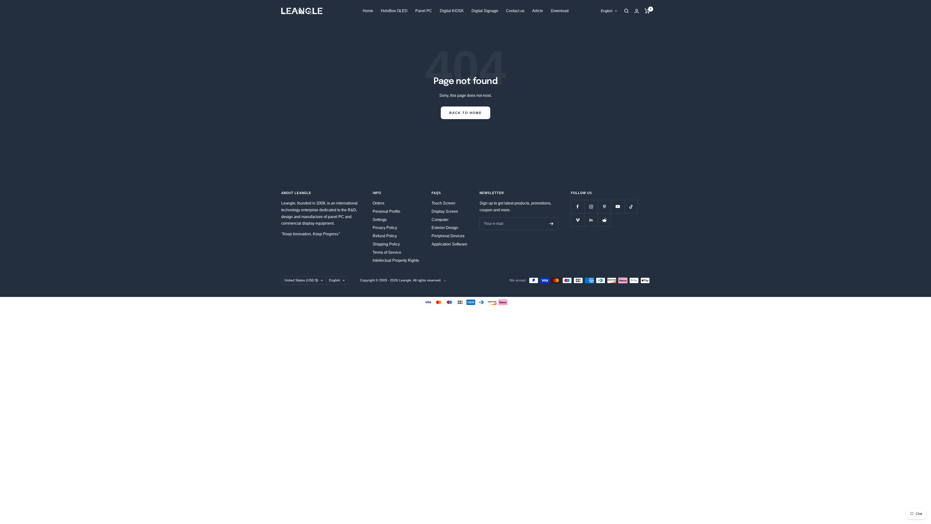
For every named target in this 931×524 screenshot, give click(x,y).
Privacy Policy (385, 228)
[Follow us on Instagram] (591, 206)
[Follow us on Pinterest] (604, 206)
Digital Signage (485, 11)
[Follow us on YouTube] (617, 206)
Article (537, 11)
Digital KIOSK (452, 11)
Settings (380, 220)
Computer (440, 220)
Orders (378, 203)
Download (560, 11)
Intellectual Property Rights (396, 260)
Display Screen (445, 211)
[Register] (551, 223)
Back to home (465, 113)
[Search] (626, 11)
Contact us (515, 11)
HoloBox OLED (394, 11)
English (606, 11)
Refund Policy (385, 236)
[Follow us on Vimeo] (577, 220)
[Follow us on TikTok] (631, 206)
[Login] (636, 11)
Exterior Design (445, 228)
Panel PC (423, 11)
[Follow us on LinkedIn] (591, 220)
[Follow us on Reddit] (604, 220)
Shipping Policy (386, 244)
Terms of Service (387, 252)
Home (368, 11)
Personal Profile (386, 211)
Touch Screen (443, 203)
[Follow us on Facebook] (577, 206)
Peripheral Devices (448, 236)
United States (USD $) (301, 280)
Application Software (449, 244)
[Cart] (647, 10)
